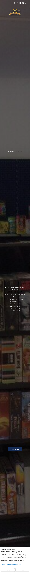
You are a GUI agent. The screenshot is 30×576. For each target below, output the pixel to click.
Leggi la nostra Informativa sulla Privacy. (11, 564)
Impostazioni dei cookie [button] (15, 574)
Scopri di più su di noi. (7, 566)
